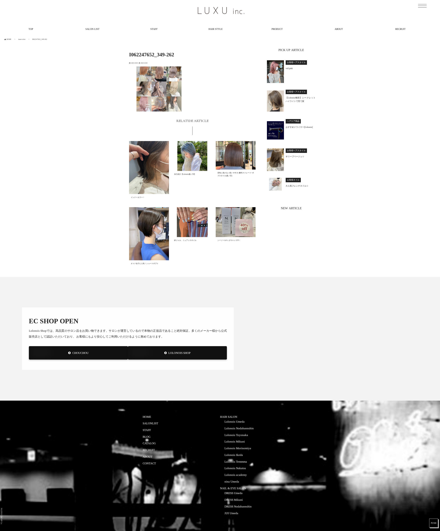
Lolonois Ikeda (233, 455)
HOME (147, 416)
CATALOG (149, 443)
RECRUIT (400, 29)
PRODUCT (277, 29)
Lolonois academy (235, 474)
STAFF (154, 29)
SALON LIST (92, 29)
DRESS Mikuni (233, 499)
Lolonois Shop (179, 352)
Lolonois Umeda (234, 421)
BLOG (146, 436)
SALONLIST (150, 423)
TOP (31, 29)
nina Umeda (231, 481)
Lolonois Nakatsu (235, 468)
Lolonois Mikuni (234, 441)
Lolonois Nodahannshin (239, 428)
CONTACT (149, 463)
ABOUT (339, 29)
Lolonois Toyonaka (236, 435)
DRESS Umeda (233, 493)
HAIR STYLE (215, 29)
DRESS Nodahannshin (238, 506)
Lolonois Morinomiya (237, 448)
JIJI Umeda (231, 513)
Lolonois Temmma (235, 461)
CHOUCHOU (80, 352)
